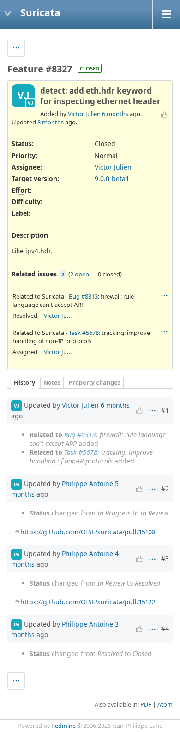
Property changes (94, 382)
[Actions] (164, 295)
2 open (79, 274)
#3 (165, 558)
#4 (165, 628)
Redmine (63, 726)
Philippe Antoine (87, 483)
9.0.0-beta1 (112, 178)
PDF (145, 705)
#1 (165, 410)
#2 (165, 488)
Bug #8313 (83, 296)
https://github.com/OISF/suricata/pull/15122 (88, 601)
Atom (165, 705)
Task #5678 (84, 332)
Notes (51, 382)
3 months (50, 122)
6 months (115, 114)
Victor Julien (84, 114)
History (24, 382)
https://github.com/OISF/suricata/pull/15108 (88, 531)
